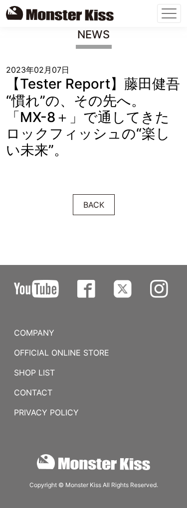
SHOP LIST (34, 373)
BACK (93, 205)
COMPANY (34, 333)
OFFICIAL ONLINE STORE (61, 353)
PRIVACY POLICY (46, 412)
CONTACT (33, 392)
